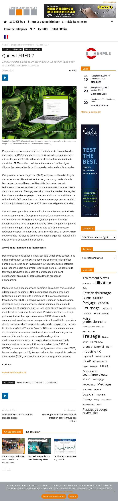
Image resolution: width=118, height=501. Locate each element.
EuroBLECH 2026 (99, 105)
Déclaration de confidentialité (59, 491)
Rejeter (73, 496)
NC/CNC (86, 379)
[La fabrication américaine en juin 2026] (65, 446)
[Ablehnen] (114, 491)
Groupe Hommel (93, 346)
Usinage (87, 399)
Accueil (5, 44)
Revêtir (87, 297)
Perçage (89, 302)
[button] (112, 21)
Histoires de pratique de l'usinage (43, 21)
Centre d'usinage (97, 293)
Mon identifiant (109, 2)
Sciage (97, 399)
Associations (50, 382)
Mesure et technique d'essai (95, 373)
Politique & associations (33, 49)
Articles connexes (12, 432)
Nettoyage (98, 379)
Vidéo (99, 405)
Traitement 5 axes (96, 277)
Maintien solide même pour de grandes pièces (17, 416)
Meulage (104, 384)
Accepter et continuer (54, 496)
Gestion (98, 297)
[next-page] (9, 469)
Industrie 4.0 (92, 351)
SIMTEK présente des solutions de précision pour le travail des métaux (59, 417)
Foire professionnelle (94, 320)
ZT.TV (32, 29)
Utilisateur (102, 282)
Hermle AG (96, 342)
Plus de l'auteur (32, 432)
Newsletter (42, 29)
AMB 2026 (96, 81)
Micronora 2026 (99, 93)
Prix (85, 288)
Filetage (105, 337)
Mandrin (101, 394)
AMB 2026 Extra (17, 21)
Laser (85, 366)
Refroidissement (100, 361)
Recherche (89, 331)
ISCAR (87, 361)
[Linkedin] (5, 78)
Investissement (102, 356)
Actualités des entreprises (74, 21)
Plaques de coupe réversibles (95, 411)
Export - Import (101, 313)
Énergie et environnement (22, 44)
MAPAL (105, 366)
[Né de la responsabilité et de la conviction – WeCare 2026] (13, 446)
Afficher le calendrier (91, 111)
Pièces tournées (23, 382)
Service (97, 389)
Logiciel (88, 394)
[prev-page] (4, 469)
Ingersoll (88, 356)
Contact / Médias (59, 29)
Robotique (89, 384)
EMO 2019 (87, 313)
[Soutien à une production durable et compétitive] (39, 446)
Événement (106, 400)
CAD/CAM (103, 303)
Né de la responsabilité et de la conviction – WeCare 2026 (13, 459)
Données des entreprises (15, 29)
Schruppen (87, 389)
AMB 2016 (86, 283)
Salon (85, 341)
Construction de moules (93, 326)
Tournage (91, 308)
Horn (109, 346)
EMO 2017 (107, 308)
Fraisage (91, 336)
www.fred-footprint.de (14, 372)
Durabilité (38, 382)
